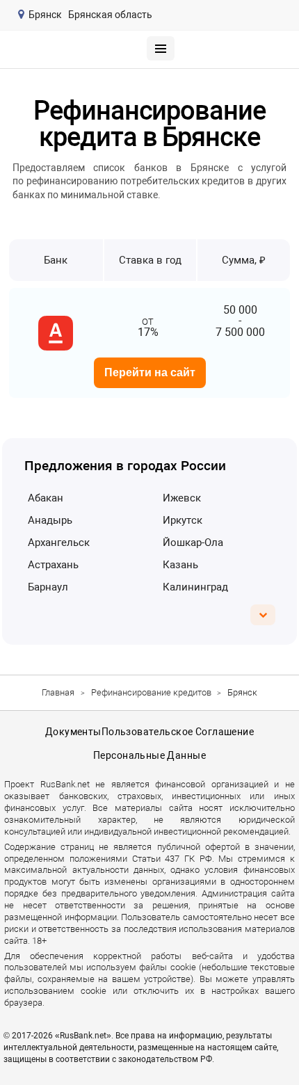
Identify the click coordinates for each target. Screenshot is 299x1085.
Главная (58, 692)
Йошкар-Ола (193, 542)
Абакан (45, 498)
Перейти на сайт (149, 372)
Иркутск (182, 520)
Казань (180, 564)
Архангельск (59, 542)
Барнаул (48, 587)
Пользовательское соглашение (178, 731)
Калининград (195, 587)
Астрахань (53, 564)
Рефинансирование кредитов (151, 692)
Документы (73, 731)
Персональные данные (149, 755)
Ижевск (182, 498)
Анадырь (50, 520)
